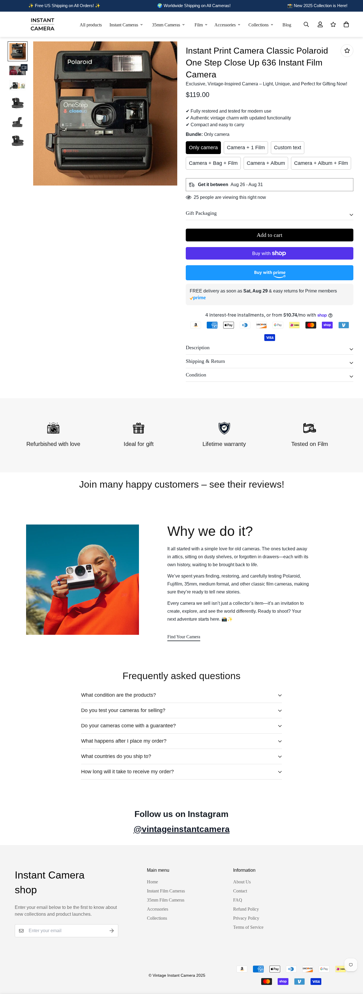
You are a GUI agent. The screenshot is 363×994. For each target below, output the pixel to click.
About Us (242, 881)
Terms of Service (248, 927)
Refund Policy (246, 909)
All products (91, 24)
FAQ (237, 900)
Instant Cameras (123, 24)
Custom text (287, 147)
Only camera (203, 147)
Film (199, 24)
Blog (286, 24)
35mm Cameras (166, 24)
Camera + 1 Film (246, 147)
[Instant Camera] (42, 24)
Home (152, 881)
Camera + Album (266, 163)
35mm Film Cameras (165, 900)
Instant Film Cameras (166, 890)
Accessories (225, 24)
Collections (258, 24)
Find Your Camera (183, 636)
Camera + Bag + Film (213, 163)
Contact (240, 890)
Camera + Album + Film (321, 163)
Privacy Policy (246, 918)
